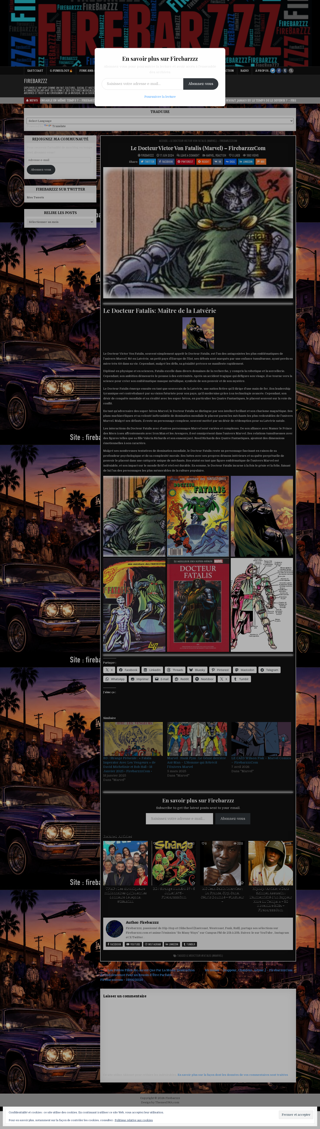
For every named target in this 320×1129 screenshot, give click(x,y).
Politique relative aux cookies (134, 1120)
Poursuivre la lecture (160, 96)
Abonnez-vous (201, 84)
